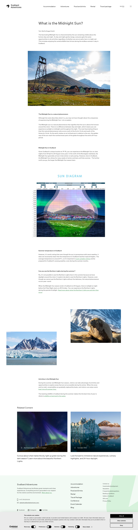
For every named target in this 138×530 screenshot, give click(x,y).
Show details (86, 527)
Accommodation (77, 484)
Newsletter (106, 488)
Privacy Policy (107, 501)
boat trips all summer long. (47, 389)
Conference (75, 501)
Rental (73, 494)
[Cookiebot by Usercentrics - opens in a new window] (14, 527)
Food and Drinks (77, 491)
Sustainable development (110, 486)
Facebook (22, 510)
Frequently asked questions (111, 491)
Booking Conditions (108, 493)
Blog (72, 507)
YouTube (45, 510)
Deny (121, 525)
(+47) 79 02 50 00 (24, 499)
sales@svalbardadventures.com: (29, 502)
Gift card (105, 498)
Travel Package (76, 497)
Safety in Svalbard (108, 496)
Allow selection (121, 520)
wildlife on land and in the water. (55, 396)
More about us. (47, 493)
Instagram (33, 510)
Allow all (121, 516)
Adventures (75, 487)
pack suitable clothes (83, 259)
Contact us (106, 483)
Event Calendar (76, 504)
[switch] (49, 527)
